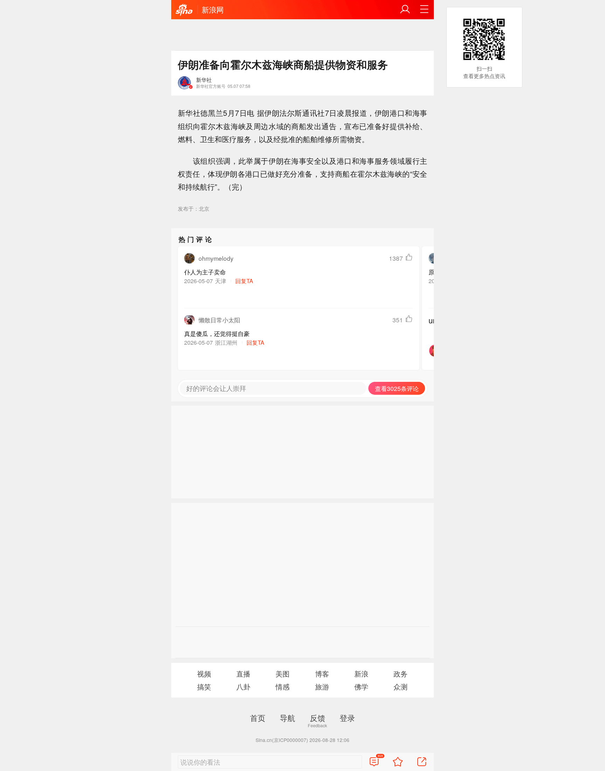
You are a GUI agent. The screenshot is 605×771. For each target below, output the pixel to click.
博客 (322, 673)
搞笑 (204, 686)
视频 (204, 673)
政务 (401, 673)
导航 (287, 717)
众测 (401, 686)
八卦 (243, 686)
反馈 (317, 717)
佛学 (361, 686)
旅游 (322, 686)
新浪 (361, 673)
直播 (243, 673)
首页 (257, 717)
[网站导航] (424, 9)
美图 (283, 673)
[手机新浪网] (184, 10)
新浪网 (213, 9)
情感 (283, 686)
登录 (347, 717)
